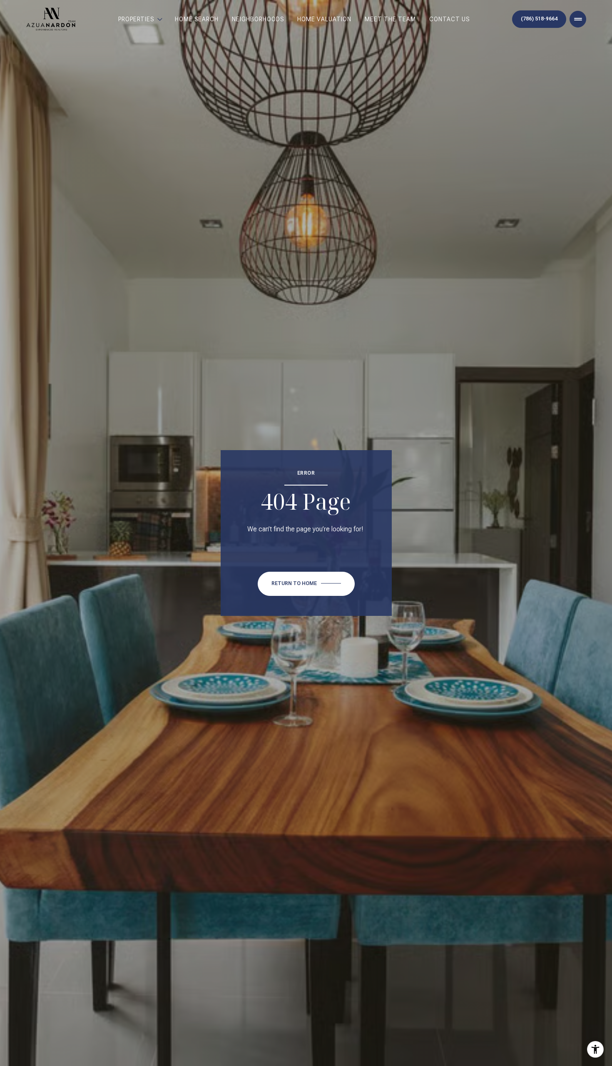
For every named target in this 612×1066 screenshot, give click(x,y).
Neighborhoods (258, 19)
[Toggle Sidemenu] (578, 19)
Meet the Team (390, 19)
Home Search (197, 19)
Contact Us (449, 19)
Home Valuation (324, 19)
